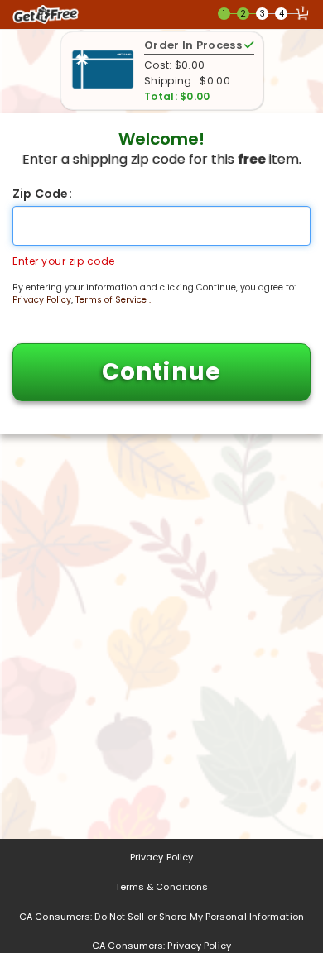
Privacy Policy (41, 300)
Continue (162, 372)
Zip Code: (42, 193)
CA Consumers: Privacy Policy (161, 945)
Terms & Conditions (162, 886)
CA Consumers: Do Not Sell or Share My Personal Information (161, 916)
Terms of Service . (113, 300)
